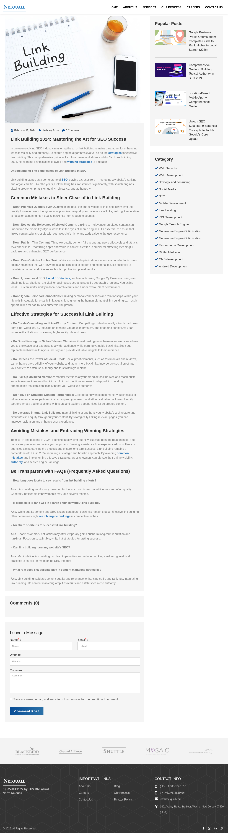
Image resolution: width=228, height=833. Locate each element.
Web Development (171, 175)
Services (149, 7)
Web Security (168, 168)
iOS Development (170, 217)
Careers (193, 7)
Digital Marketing (170, 252)
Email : (82, 639)
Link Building (167, 210)
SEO (162, 196)
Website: (16, 655)
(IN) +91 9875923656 (172, 792)
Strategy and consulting (174, 182)
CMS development (171, 259)
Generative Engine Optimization (180, 231)
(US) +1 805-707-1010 (173, 786)
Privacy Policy (123, 799)
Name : (15, 639)
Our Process (171, 7)
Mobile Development (172, 203)
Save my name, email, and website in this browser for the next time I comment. (66, 699)
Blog (117, 786)
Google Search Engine (174, 224)
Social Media (167, 189)
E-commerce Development (176, 245)
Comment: (17, 670)
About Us (130, 7)
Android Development (173, 266)
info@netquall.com (171, 799)
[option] (27, 751)
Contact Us (214, 7)
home (114, 7)
